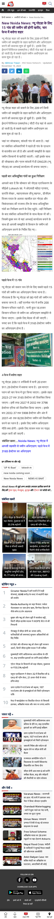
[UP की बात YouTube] (34, 882)
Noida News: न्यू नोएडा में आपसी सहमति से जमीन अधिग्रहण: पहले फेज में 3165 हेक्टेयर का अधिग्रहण (26, 446)
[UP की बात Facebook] (19, 882)
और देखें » (7, 788)
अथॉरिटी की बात (20, 17)
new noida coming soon (17, 473)
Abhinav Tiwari (13, 62)
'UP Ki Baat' (10, 467)
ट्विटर (36, 490)
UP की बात (21, 10)
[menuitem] (10, 10)
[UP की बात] (10, 7)
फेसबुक (20, 490)
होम (8, 900)
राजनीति (31, 10)
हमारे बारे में (17, 900)
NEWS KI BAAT (36, 478)
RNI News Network (31, 62)
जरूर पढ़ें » (7, 714)
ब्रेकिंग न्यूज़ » (9, 584)
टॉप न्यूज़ (10, 10)
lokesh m (27, 467)
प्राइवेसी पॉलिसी (40, 900)
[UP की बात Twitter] (27, 882)
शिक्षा (47, 10)
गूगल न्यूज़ (12, 490)
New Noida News (13, 478)
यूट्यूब (27, 490)
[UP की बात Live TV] (44, 5)
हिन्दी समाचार (6, 17)
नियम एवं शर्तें (27, 903)
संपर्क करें (27, 900)
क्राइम (40, 10)
